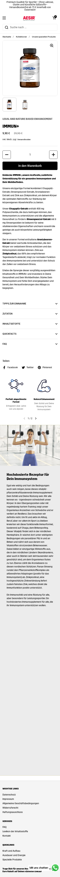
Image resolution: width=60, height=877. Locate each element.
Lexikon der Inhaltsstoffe (15, 831)
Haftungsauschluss (12, 812)
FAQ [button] (4, 344)
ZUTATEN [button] (7, 313)
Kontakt (6, 835)
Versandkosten (24, 139)
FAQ (4, 827)
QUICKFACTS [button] (9, 333)
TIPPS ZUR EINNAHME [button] (14, 303)
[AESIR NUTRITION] (29, 18)
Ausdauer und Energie (14, 855)
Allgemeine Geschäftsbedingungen (20, 803)
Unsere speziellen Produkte (44, 37)
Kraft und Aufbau (11, 850)
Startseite (6, 37)
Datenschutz (9, 794)
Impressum (8, 799)
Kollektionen (21, 37)
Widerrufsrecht (10, 807)
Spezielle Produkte (12, 859)
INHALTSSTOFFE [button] (11, 323)
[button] (54, 18)
